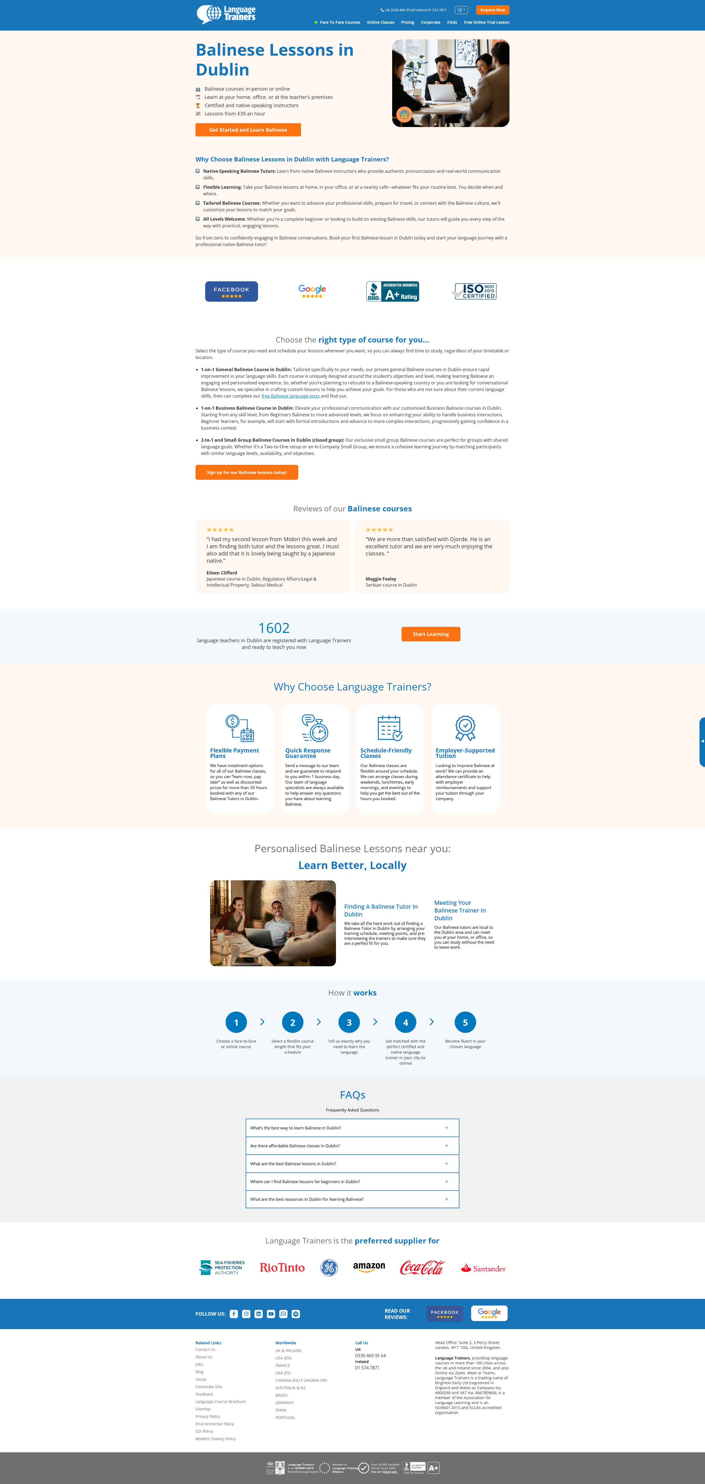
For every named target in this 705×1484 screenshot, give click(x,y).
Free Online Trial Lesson (486, 22)
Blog (200, 1371)
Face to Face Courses (340, 22)
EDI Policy (204, 1431)
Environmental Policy (215, 1423)
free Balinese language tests (291, 396)
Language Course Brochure (221, 1401)
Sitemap (203, 1409)
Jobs (199, 1364)
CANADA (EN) (287, 1380)
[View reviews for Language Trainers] (420, 1468)
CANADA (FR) (315, 1380)
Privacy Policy (208, 1416)
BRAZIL (281, 1395)
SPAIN (280, 1410)
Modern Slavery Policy (216, 1438)
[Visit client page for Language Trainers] (380, 1468)
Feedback (204, 1394)
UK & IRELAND (288, 1350)
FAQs (452, 22)
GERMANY (284, 1402)
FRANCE (282, 1365)
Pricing (407, 22)
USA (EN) (283, 1358)
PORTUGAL (285, 1417)
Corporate (430, 22)
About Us (204, 1356)
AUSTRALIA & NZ (290, 1387)
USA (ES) (283, 1372)
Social (201, 1379)
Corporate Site (209, 1386)
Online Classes (380, 22)
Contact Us (205, 1349)
